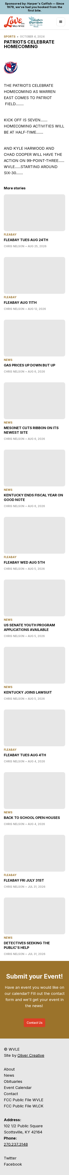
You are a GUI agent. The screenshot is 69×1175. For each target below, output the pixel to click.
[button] (60, 21)
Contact (11, 1093)
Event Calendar (18, 1087)
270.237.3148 (16, 1144)
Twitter (10, 1158)
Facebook (13, 1164)
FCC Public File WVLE (23, 1100)
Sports (10, 36)
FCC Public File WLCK (24, 1106)
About (9, 1069)
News (9, 1075)
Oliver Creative (30, 1055)
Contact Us (34, 1023)
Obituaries (13, 1081)
